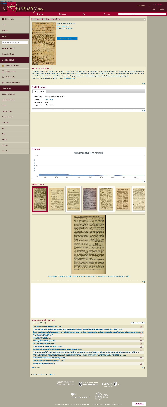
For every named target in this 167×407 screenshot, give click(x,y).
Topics (4, 105)
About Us (5, 151)
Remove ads (141, 6)
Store (84, 14)
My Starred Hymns (12, 65)
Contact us (52, 374)
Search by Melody (8, 54)
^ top (143, 83)
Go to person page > (70, 78)
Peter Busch (49, 99)
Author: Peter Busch (63, 26)
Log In (4, 25)
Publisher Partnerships (99, 404)
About (57, 404)
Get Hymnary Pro (116, 404)
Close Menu (9, 19)
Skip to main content (6, 1)
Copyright (63, 404)
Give (108, 404)
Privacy (69, 404)
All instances (36, 368)
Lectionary (5, 122)
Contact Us (76, 404)
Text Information (39, 91)
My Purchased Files (13, 82)
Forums (4, 139)
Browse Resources (8, 94)
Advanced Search (8, 48)
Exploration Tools (8, 100)
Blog (3, 134)
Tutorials (5, 145)
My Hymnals (10, 77)
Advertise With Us (85, 404)
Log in (154, 9)
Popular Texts (7, 111)
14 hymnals (68, 28)
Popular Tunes (7, 117)
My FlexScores (11, 71)
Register (161, 9)
